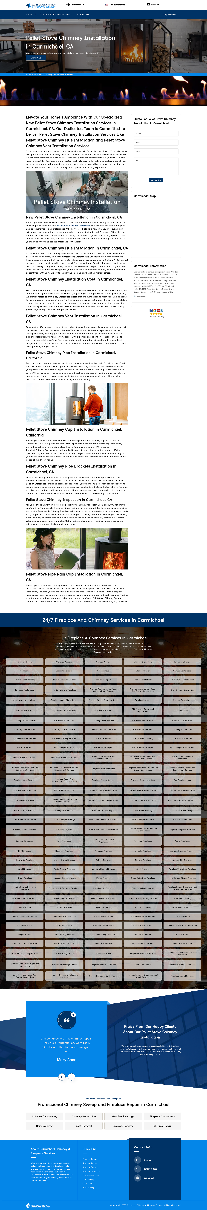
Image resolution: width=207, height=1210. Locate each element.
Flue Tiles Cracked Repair (103, 810)
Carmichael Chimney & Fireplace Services (145, 1205)
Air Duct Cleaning (64, 907)
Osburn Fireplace (103, 860)
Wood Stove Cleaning (182, 943)
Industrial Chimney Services (182, 790)
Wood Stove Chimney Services (24, 953)
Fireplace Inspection (103, 710)
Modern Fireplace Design (25, 819)
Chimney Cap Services (64, 720)
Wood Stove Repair (103, 943)
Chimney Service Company (143, 916)
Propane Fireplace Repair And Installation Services (25, 769)
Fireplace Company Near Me (24, 943)
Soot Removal (103, 671)
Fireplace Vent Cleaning (143, 738)
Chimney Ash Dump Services (103, 729)
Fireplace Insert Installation (24, 898)
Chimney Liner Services (24, 729)
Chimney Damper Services (64, 729)
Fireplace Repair (103, 680)
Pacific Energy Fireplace (64, 869)
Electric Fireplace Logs (64, 790)
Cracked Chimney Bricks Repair (182, 800)
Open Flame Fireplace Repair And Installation (25, 964)
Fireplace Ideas (25, 934)
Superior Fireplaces (24, 841)
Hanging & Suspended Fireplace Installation (182, 953)
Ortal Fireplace (143, 869)
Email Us (155, 4)
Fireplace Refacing (143, 700)
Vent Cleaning (25, 907)
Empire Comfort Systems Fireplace (24, 888)
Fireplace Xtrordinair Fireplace (182, 869)
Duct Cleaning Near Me (64, 934)
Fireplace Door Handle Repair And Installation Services (143, 769)
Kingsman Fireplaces (143, 841)
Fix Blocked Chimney (25, 800)
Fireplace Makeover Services (103, 965)
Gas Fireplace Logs (182, 780)
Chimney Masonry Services (64, 738)
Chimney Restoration (24, 710)
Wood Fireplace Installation (182, 747)
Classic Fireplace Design (182, 810)
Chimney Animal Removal (143, 888)
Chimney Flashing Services (24, 738)
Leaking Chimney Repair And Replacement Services (64, 800)
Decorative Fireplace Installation (182, 925)
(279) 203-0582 (169, 14)
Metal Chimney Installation (25, 700)
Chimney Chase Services (103, 720)
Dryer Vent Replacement (103, 925)
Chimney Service (103, 662)
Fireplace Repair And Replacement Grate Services (64, 780)
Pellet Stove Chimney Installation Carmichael (53, 74)
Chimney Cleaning (64, 662)
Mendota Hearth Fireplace (103, 869)
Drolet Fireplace (25, 878)
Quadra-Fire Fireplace (182, 860)
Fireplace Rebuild (24, 747)
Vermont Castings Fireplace (182, 851)
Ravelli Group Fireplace (103, 888)
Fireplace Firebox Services (103, 780)
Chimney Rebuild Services (64, 898)
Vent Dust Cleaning (142, 907)
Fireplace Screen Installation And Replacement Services (182, 888)
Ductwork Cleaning (142, 934)
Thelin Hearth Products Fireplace (64, 888)
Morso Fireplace (103, 878)
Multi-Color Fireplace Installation (103, 829)
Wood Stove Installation (142, 943)
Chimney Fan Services (182, 729)
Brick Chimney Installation (182, 690)
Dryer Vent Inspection (182, 907)
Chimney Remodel (143, 965)
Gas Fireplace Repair (103, 747)
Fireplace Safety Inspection (143, 925)
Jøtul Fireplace (24, 869)
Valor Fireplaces (64, 841)
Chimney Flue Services (182, 720)
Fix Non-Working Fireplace (64, 690)
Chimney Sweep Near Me (103, 934)
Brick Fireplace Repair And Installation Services (24, 976)
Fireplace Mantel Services (182, 976)
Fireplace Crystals (64, 829)
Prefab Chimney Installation (103, 898)
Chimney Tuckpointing (182, 700)
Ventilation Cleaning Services (64, 965)
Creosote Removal (64, 671)
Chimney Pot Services (142, 729)
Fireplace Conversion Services (143, 953)
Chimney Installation (182, 671)
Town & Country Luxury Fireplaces (103, 841)
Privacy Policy (88, 1187)
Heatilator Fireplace (64, 851)
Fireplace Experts (182, 916)
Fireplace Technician (182, 934)
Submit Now (156, 180)
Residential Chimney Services (143, 790)
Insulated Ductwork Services (182, 965)
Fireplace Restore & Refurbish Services (64, 976)
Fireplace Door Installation (103, 769)
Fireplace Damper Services (143, 780)
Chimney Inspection (143, 662)
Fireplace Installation (143, 680)
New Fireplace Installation (182, 680)
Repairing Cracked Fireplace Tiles (103, 800)
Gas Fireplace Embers (182, 819)
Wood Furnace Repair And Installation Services (103, 757)
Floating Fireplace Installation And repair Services (143, 976)
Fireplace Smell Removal (24, 810)
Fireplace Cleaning (182, 662)
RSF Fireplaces (24, 851)
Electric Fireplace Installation (64, 757)
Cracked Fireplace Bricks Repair (103, 976)
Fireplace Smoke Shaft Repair (64, 700)
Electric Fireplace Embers (143, 819)
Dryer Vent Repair (64, 925)
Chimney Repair (143, 671)
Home (29, 14)
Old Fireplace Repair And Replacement (143, 710)
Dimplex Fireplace (143, 860)
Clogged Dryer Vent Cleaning (24, 916)
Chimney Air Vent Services (24, 829)
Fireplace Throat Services (24, 790)
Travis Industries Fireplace (143, 878)
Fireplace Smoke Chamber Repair (103, 700)
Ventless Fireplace (103, 953)
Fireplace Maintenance (64, 943)
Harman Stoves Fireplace (64, 860)
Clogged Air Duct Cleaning (64, 916)
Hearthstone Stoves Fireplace (182, 878)
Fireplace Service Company (103, 916)
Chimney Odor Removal (64, 810)
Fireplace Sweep (103, 738)
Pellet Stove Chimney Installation (103, 819)
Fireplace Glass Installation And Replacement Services (64, 769)
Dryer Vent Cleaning (182, 898)
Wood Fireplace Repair (64, 747)
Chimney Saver (182, 710)
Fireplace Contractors (182, 738)
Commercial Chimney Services (103, 790)
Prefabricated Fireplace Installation (182, 757)
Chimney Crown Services (25, 720)
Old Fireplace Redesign (143, 810)
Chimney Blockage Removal (64, 710)
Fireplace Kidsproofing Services (143, 898)
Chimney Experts (24, 925)
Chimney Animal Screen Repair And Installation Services (142, 690)
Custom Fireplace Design (64, 819)
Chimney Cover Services (143, 720)
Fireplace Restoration (24, 690)
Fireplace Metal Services (24, 780)
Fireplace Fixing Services (64, 953)
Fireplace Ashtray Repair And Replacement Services (182, 769)
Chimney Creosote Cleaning (64, 680)
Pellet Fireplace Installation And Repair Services (143, 829)
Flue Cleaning (25, 671)
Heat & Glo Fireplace (24, 860)
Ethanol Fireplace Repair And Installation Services (143, 757)
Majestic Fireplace (143, 851)
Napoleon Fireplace (103, 851)
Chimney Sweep (25, 662)
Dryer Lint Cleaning (103, 907)
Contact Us (83, 14)
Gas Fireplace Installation (24, 757)
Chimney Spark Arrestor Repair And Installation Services (103, 690)
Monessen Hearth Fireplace (64, 878)
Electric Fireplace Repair (143, 747)
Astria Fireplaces (182, 841)
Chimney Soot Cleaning (25, 680)
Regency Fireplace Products (182, 829)
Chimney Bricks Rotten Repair (143, 800)
